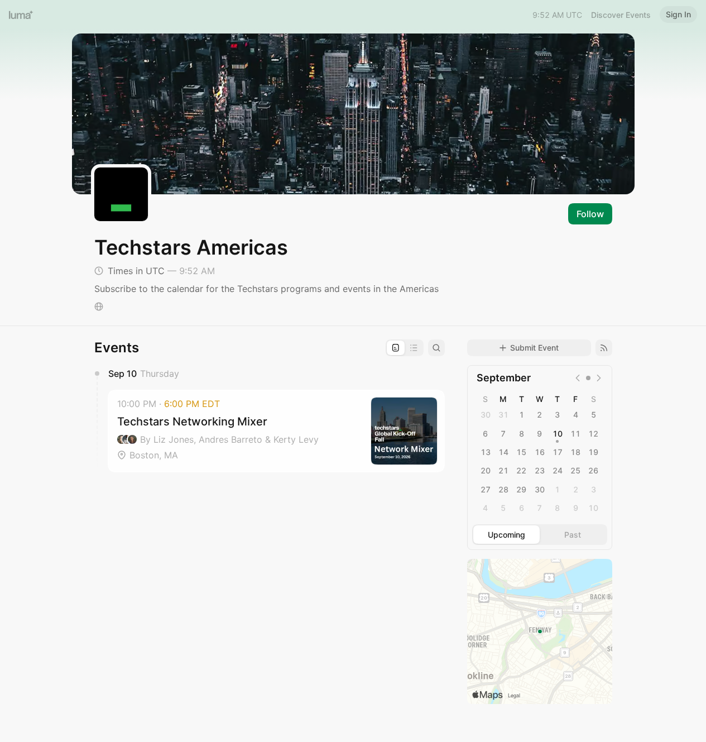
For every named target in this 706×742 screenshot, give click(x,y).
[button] (276, 431)
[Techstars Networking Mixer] (276, 431)
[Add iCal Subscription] (603, 347)
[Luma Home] (21, 14)
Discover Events (621, 15)
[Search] (436, 347)
